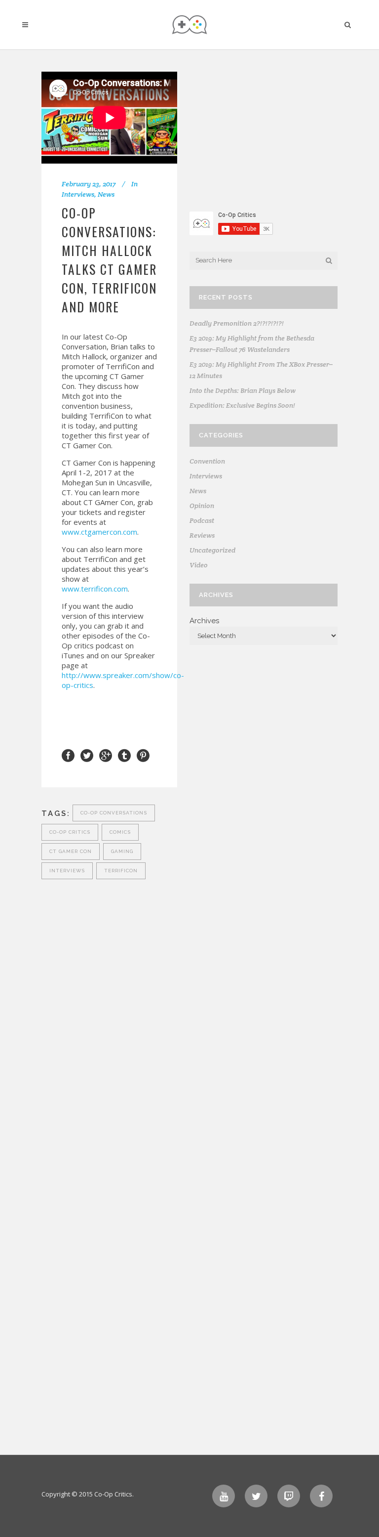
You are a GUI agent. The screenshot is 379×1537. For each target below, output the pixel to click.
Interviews (78, 194)
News (106, 194)
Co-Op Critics (69, 832)
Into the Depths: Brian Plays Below (243, 390)
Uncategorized (212, 550)
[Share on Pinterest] (143, 754)
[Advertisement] (264, 133)
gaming (122, 851)
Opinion (202, 505)
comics (120, 832)
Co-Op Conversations (113, 812)
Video (199, 564)
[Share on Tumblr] (124, 754)
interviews (67, 870)
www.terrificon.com (95, 589)
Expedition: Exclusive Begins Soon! (242, 405)
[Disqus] (109, 1005)
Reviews (202, 535)
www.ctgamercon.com (99, 532)
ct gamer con (70, 851)
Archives (204, 620)
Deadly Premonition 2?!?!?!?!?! (237, 323)
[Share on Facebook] (68, 754)
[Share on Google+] (105, 754)
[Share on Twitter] (86, 754)
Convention (207, 461)
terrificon (121, 870)
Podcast (202, 520)
